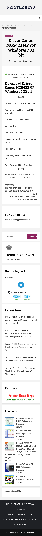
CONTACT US (20, 524)
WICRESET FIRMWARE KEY (20, 514)
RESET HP (33, 519)
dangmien (16, 61)
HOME (9, 504)
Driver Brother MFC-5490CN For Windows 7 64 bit (23, 197)
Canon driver (22, 175)
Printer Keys (21, 7)
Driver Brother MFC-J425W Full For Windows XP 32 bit (19, 188)
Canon (13, 175)
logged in (19, 220)
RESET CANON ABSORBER (14, 519)
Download (28, 165)
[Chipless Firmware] (21, 397)
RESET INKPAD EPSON (24, 504)
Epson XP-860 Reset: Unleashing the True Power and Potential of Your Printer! (20, 347)
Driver (9, 36)
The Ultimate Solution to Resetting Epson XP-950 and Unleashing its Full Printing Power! (21, 320)
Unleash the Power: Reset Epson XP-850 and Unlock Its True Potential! (20, 359)
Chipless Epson (20, 509)
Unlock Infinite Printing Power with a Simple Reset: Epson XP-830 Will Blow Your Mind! (20, 371)
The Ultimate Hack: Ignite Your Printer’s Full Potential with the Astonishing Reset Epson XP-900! (19, 333)
